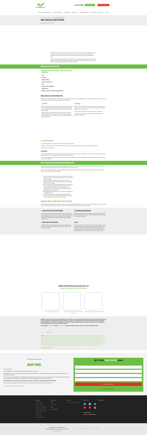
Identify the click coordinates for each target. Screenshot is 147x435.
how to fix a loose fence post (55, 338)
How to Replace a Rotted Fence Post (84, 339)
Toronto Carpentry (47, 17)
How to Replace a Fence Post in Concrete (67, 339)
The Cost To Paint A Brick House (52, 311)
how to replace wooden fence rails (56, 342)
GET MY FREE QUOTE (108, 384)
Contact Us (98, 428)
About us (101, 12)
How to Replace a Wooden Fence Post (78, 341)
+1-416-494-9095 (53, 409)
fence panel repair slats (95, 335)
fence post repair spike (50, 336)
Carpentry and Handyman (41, 407)
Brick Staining (38, 415)
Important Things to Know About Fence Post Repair (75, 342)
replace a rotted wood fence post (83, 343)
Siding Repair (67, 12)
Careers (92, 428)
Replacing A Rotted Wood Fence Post (62, 345)
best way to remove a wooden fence (53, 335)
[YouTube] (49, 332)
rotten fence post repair (94, 345)
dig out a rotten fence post (84, 335)
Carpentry (74, 12)
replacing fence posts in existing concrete (79, 345)
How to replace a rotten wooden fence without (59, 341)
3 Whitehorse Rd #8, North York (72, 402)
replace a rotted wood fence (69, 343)
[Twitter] (43, 332)
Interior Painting (46, 12)
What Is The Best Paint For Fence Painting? (95, 311)
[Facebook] (41, 332)
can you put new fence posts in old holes (69, 335)
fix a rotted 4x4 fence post (73, 336)
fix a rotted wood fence (84, 336)
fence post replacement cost (61, 336)
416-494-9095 (51, 325)
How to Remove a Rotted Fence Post (88, 338)
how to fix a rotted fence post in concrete (70, 338)
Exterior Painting (57, 12)
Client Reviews (93, 12)
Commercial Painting (84, 12)
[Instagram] (45, 332)
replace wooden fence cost (96, 343)
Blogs (107, 12)
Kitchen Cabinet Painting (41, 409)
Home (39, 12)
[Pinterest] (47, 332)
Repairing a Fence (90, 342)
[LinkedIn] (51, 332)
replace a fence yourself (58, 343)
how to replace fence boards (92, 341)
